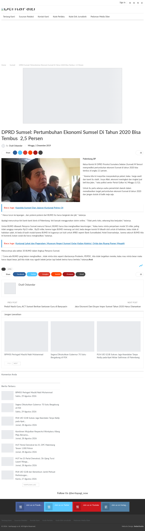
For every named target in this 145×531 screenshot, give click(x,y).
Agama (5, 321)
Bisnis (98, 321)
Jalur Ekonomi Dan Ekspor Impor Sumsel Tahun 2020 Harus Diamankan (108, 307)
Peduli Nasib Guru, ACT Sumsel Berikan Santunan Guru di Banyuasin (35, 307)
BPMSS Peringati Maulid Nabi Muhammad (34, 393)
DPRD (10, 269)
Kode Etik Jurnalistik (78, 17)
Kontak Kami (43, 17)
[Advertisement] (72, 41)
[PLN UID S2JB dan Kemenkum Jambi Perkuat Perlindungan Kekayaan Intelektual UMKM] (7, 475)
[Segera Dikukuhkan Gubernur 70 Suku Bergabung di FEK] (72, 336)
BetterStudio (139, 526)
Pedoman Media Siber (100, 17)
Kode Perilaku (59, 17)
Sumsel (2, 126)
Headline (52, 321)
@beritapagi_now (78, 493)
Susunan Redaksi (26, 17)
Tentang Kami (9, 17)
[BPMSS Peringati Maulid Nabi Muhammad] (26, 336)
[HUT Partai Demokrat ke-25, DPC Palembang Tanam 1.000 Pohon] (7, 448)
